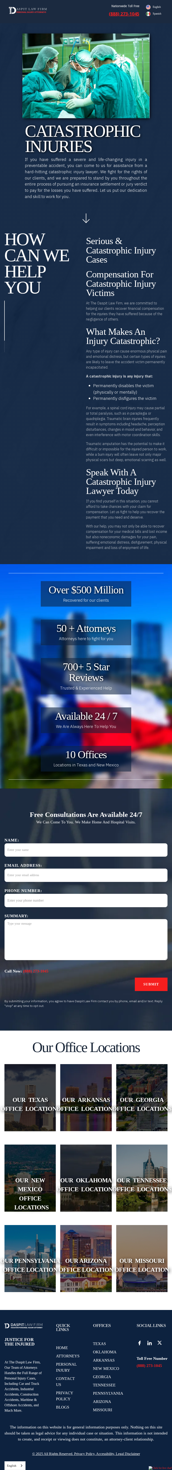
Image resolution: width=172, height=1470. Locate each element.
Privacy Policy (84, 1454)
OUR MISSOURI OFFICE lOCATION (141, 1265)
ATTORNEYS (68, 1356)
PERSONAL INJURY (66, 1367)
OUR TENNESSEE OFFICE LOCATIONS (141, 1185)
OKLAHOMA (104, 1352)
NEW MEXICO (106, 1368)
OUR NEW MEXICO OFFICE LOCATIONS (30, 1194)
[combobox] (15, 1465)
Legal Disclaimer (128, 1454)
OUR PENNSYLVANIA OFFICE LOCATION (30, 1265)
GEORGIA (102, 1377)
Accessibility (105, 1454)
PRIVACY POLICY (64, 1396)
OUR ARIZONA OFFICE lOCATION (86, 1265)
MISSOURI (102, 1410)
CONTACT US (65, 1381)
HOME (62, 1348)
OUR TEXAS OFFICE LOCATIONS (30, 1104)
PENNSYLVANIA (108, 1393)
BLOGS (62, 1407)
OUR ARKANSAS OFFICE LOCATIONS (86, 1104)
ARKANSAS (104, 1360)
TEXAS (99, 1343)
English (11, 1465)
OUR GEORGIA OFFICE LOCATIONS (141, 1104)
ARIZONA (102, 1401)
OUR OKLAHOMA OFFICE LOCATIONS (86, 1185)
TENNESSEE (104, 1385)
